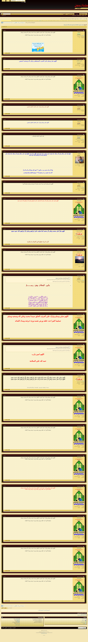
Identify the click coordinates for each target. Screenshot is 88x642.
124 (6, 22)
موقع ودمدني (10, 627)
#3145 (5, 516)
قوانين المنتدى (17, 624)
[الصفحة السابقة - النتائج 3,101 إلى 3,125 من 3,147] (13, 22)
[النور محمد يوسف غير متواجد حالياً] (79, 235)
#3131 (5, 134)
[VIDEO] (18, 622)
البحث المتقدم (4, 15)
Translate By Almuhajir (44, 633)
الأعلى (3, 627)
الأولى (15, 22)
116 (8, 22)
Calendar (83, 15)
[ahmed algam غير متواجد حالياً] (78, 86)
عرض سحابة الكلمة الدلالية (81, 615)
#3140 (5, 374)
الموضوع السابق (47, 610)
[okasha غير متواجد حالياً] (79, 160)
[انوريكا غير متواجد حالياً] (80, 187)
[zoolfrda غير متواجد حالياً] (80, 381)
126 (2, 22)
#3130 (5, 119)
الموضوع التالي (40, 610)
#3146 (5, 546)
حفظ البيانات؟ (23, 2)
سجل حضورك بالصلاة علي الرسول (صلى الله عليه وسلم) (73, 24)
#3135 (5, 229)
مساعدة (8, 0)
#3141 (5, 395)
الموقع (64, 14)
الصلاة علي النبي (83, 614)
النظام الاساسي (71, 14)
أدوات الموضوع (5, 26)
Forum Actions (79, 15)
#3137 (5, 275)
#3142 (5, 425)
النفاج (81, 18)
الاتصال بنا (14, 627)
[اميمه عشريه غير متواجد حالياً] (79, 259)
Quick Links (74, 15)
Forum (76, 14)
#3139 (5, 344)
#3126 (5, 30)
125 (4, 22)
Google (84, 623)
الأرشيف (5, 627)
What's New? (82, 14)
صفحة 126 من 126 (21, 22)
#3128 (5, 74)
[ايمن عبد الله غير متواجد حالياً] (80, 139)
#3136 (5, 250)
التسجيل (3, 0)
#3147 (5, 576)
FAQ (85, 15)
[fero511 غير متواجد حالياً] (80, 35)
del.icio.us (83, 620)
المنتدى (84, 18)
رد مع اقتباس (6, 53)
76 (9, 22)
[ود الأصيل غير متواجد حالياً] (80, 280)
